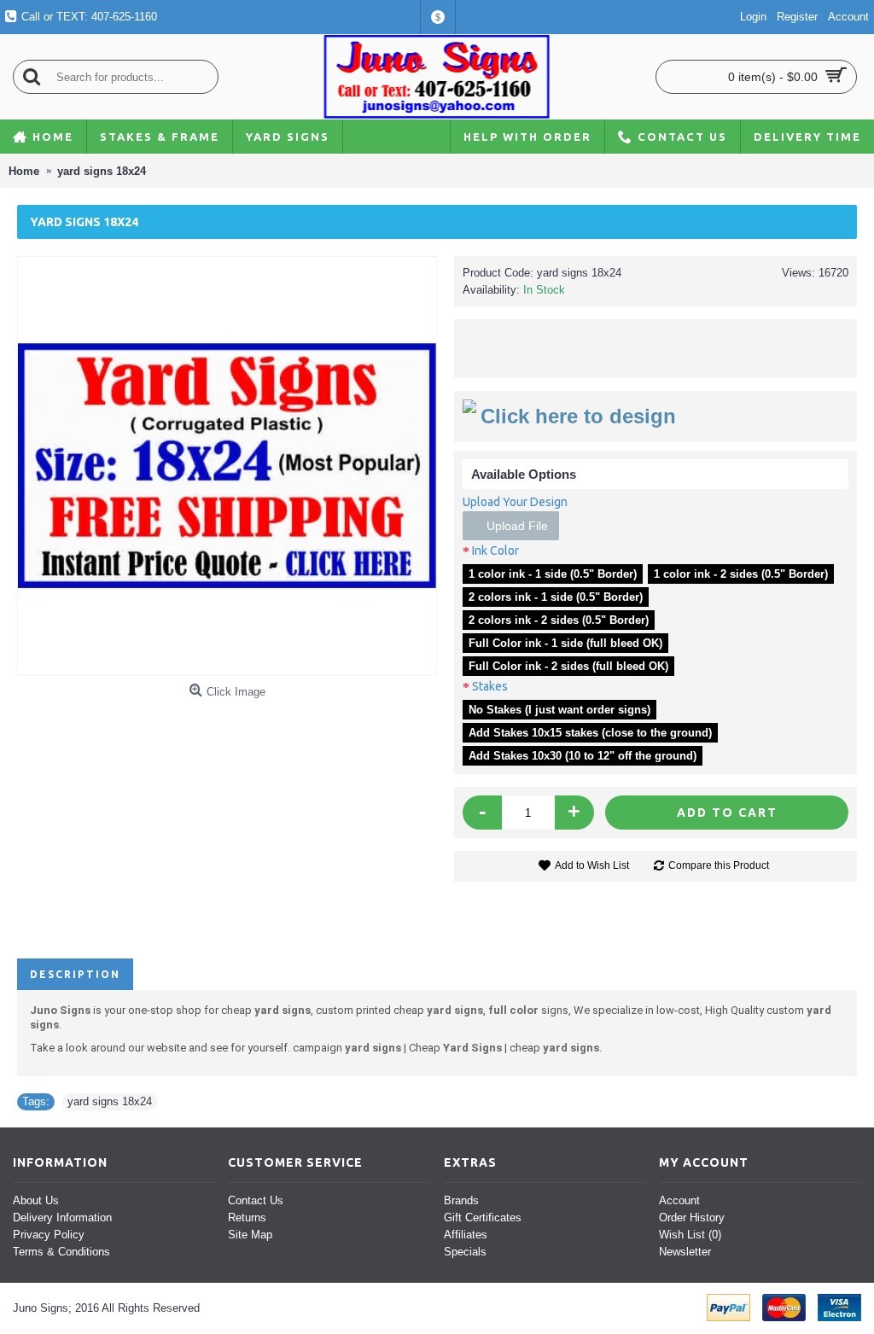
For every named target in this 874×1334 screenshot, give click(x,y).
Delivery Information (62, 1217)
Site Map (250, 1234)
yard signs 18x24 (109, 1101)
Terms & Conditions (61, 1251)
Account (679, 1200)
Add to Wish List (592, 865)
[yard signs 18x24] (227, 466)
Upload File (515, 526)
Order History (692, 1217)
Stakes (490, 686)
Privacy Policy (48, 1234)
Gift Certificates (482, 1217)
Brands (461, 1200)
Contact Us (255, 1200)
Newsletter (685, 1251)
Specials (465, 1251)
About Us (36, 1200)
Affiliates (465, 1234)
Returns (247, 1217)
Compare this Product (718, 865)
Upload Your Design (515, 502)
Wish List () (690, 1234)
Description (75, 974)
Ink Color (495, 550)
